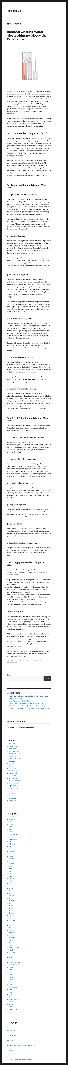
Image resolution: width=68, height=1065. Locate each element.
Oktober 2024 (13, 783)
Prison (11, 955)
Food (10, 886)
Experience (23, 660)
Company (12, 856)
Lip (45, 660)
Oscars (11, 945)
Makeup (11, 930)
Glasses (11, 896)
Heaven (11, 908)
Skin (10, 984)
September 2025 (14, 758)
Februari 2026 (14, 746)
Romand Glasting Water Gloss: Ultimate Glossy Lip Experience (26, 35)
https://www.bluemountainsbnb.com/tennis (22, 1045)
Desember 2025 (14, 751)
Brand (11, 836)
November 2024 (14, 781)
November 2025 (14, 753)
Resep (11, 960)
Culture (11, 864)
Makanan (12, 928)
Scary (10, 972)
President (12, 952)
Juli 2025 (12, 761)
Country (11, 859)
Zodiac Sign (13, 1009)
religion (11, 957)
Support (11, 992)
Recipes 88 (14, 10)
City (10, 849)
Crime (11, 861)
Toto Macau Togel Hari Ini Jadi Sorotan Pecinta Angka (27, 706)
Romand (9, 662)
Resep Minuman (14, 965)
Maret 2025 (13, 771)
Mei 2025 (12, 766)
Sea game (12, 977)
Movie (11, 935)
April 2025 (12, 768)
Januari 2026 (13, 749)
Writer (11, 1007)
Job (10, 918)
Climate (11, 851)
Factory (11, 873)
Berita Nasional (14, 834)
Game (11, 888)
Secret (11, 979)
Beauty (17, 660)
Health (11, 905)
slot (8, 1025)
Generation (13, 891)
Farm (10, 876)
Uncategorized (14, 999)
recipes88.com (12, 91)
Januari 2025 (13, 776)
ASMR (11, 824)
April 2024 (12, 798)
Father (11, 881)
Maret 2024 (13, 800)
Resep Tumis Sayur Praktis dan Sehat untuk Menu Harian (29, 708)
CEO (10, 846)
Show (10, 982)
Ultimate (15, 662)
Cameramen (13, 839)
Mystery (11, 940)
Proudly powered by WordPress (23, 1060)
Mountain (12, 933)
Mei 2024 (12, 795)
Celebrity (12, 844)
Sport (10, 989)
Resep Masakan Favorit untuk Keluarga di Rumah (26, 703)
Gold (10, 898)
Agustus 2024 (13, 788)
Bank (10, 827)
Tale (10, 994)
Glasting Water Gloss (33, 660)
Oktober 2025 (13, 756)
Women (11, 1004)
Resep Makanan (14, 962)
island (11, 915)
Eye (10, 871)
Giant (10, 893)
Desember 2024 (14, 778)
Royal (10, 970)
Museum (12, 938)
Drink (11, 869)
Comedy (11, 854)
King (10, 923)
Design (11, 866)
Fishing (11, 883)
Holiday (11, 913)
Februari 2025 (13, 773)
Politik (11, 950)
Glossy (41, 660)
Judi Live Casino (12, 1030)
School (11, 975)
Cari (8, 675)
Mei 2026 (12, 744)
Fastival (11, 878)
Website (11, 1002)
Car (10, 841)
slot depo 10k (11, 1035)
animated (12, 819)
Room (11, 967)
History (11, 910)
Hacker (11, 901)
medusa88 (10, 1040)
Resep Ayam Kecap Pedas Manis (20, 701)
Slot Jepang (13, 987)
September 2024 (14, 786)
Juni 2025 (12, 763)
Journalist (12, 920)
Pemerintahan (14, 947)
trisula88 (10, 1050)
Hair (10, 903)
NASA (11, 942)
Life (10, 925)
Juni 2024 (12, 793)
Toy (10, 997)
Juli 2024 (12, 790)
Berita (11, 832)
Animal (11, 817)
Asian (10, 822)
